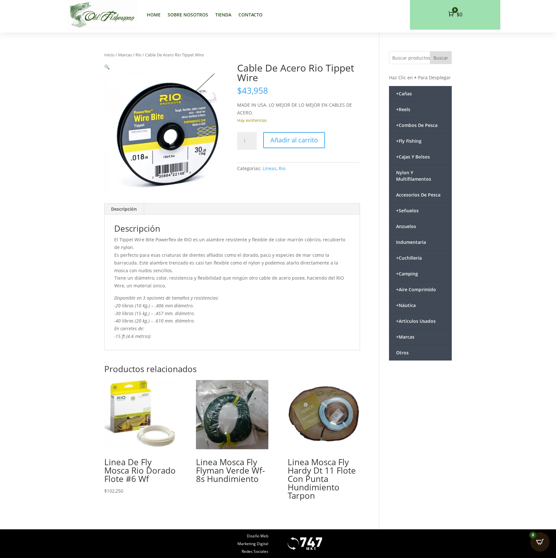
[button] (107, 67)
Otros (402, 353)
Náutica (406, 305)
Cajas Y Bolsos (413, 157)
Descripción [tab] (124, 209)
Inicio (109, 55)
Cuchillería (409, 258)
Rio (138, 55)
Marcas (125, 55)
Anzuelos (406, 226)
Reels (403, 109)
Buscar (440, 58)
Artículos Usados (416, 321)
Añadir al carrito (294, 140)
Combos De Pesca (417, 125)
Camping (407, 274)
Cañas (404, 94)
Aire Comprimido (416, 289)
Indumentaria (411, 242)
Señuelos (407, 210)
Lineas (269, 168)
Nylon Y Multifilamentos (413, 175)
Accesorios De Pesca (418, 195)
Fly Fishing (409, 141)
